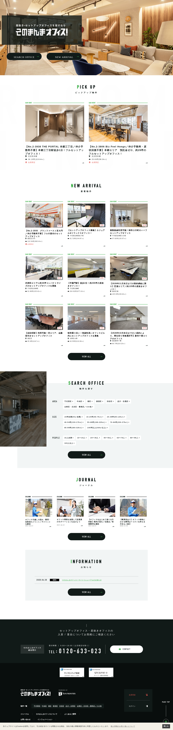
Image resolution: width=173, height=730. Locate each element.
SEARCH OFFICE (24, 57)
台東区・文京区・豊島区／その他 (78, 407)
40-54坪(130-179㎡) (73, 422)
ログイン (132, 706)
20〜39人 (94, 438)
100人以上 (68, 443)
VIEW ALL (86, 356)
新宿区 (99, 401)
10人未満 (68, 438)
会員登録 (132, 695)
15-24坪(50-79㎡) (94, 417)
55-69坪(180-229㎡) (96, 422)
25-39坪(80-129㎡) (115, 417)
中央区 (79, 401)
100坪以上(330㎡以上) (96, 428)
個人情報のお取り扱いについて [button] (123, 726)
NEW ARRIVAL (64, 57)
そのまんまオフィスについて (46, 714)
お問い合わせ (25, 719)
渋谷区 (109, 401)
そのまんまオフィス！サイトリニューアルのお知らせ (82, 580)
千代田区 (68, 401)
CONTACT (126, 649)
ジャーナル (25, 714)
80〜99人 (134, 438)
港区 (89, 401)
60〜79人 (121, 438)
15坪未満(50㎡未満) (72, 417)
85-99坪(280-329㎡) (73, 428)
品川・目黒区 (122, 401)
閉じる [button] (166, 726)
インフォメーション (45, 719)
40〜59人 (108, 438)
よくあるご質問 (70, 714)
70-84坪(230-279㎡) (119, 422)
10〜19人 (81, 438)
